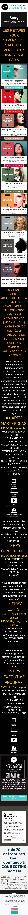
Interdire (15, 909)
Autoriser (14, 913)
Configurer (14, 906)
